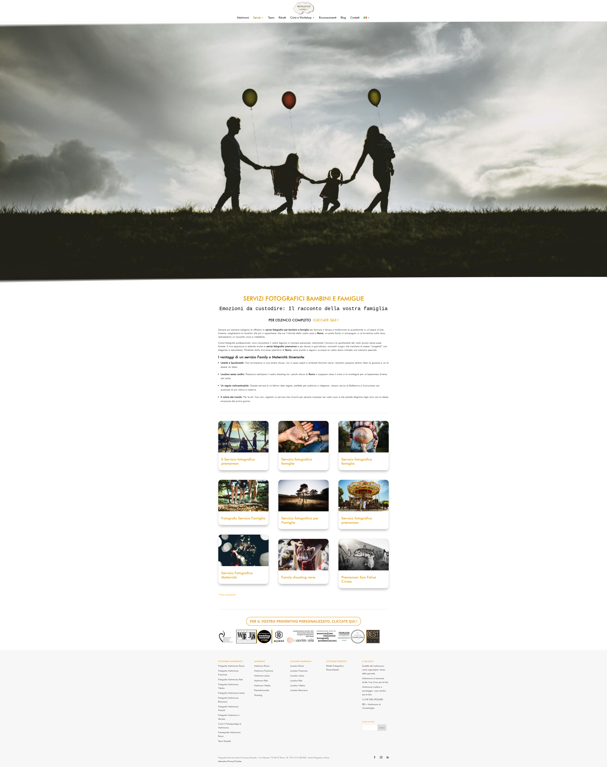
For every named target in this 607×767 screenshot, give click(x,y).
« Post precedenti (227, 594)
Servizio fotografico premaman (356, 520)
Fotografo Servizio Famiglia (243, 518)
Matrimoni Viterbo (262, 685)
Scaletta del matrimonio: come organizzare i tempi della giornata (373, 670)
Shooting (258, 695)
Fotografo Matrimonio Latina (231, 693)
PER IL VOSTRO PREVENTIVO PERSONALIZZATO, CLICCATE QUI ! (303, 621)
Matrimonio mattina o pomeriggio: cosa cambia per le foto (374, 691)
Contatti (354, 17)
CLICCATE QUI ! (326, 320)
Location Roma (297, 666)
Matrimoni (243, 17)
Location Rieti (296, 680)
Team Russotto (224, 741)
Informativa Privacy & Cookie (229, 761)
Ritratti (282, 17)
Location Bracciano (299, 690)
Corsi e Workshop (301, 17)
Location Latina (297, 675)
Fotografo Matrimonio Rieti (230, 679)
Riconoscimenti (327, 17)
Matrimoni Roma (262, 666)
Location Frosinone (298, 670)
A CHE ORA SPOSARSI (372, 699)
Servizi (257, 17)
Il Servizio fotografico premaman (238, 461)
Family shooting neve (298, 577)
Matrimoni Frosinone (263, 670)
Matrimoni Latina (262, 675)
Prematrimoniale (261, 690)
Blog (343, 17)
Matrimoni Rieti (261, 680)
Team (271, 17)
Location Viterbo (297, 685)
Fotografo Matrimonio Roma (231, 666)
